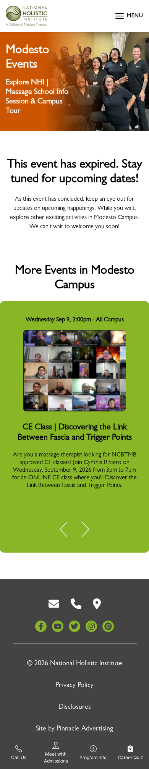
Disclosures (74, 707)
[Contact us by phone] (76, 604)
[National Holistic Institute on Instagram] (91, 626)
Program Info (93, 757)
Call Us (18, 757)
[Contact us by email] (54, 604)
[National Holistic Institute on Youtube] (57, 626)
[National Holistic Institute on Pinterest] (108, 626)
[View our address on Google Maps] (97, 604)
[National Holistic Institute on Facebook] (40, 626)
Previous (69, 531)
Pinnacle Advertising (85, 729)
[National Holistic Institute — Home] (26, 16)
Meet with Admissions (56, 757)
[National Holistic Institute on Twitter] (74, 626)
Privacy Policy (74, 685)
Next (80, 531)
